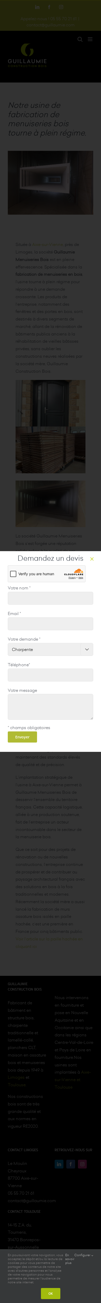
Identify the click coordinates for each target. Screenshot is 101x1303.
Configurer (82, 1255)
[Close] (92, 558)
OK (50, 1293)
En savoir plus (69, 1259)
